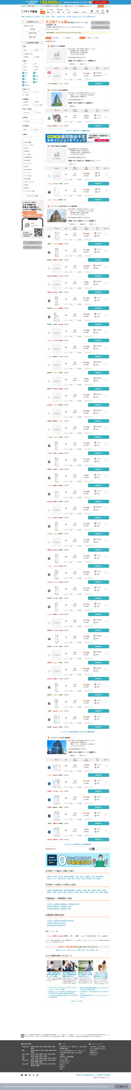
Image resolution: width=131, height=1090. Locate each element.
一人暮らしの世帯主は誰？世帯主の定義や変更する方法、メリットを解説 (54, 974)
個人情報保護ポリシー (90, 1075)
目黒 (73, 878)
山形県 (53, 1046)
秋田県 (49, 1046)
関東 (23, 1050)
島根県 (45, 1060)
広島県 (32, 1060)
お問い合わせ (93, 1050)
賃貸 (61, 1046)
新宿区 (94, 890)
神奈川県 (37, 1050)
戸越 (92, 876)
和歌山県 (54, 1058)
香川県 (32, 1061)
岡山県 (36, 1060)
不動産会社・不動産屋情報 (67, 1056)
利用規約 (100, 1075)
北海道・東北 (25, 1046)
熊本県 (45, 1063)
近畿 (23, 1058)
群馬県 (32, 1052)
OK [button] (122, 1086)
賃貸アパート (75, 1046)
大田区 (65, 892)
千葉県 (46, 1050)
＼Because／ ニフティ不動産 (97, 1046)
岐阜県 (36, 1056)
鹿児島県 (33, 1065)
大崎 (59, 878)
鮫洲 (77, 876)
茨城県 (50, 1050)
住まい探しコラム (64, 1062)
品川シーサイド (52, 878)
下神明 (83, 878)
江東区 (54, 892)
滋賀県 (45, 1058)
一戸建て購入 (63, 1052)
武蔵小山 (50, 876)
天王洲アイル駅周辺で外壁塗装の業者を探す (60, 920)
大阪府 (32, 1058)
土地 (97, 950)
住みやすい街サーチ (65, 1060)
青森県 (36, 1046)
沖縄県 (38, 1065)
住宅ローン (63, 1064)
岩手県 (41, 1046)
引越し (61, 1068)
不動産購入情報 (64, 1048)
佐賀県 (36, 1063)
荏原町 (98, 878)
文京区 (99, 890)
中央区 (85, 890)
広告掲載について (94, 1052)
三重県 (45, 1056)
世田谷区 (70, 892)
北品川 (61, 876)
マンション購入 (64, 1050)
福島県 (32, 1048)
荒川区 (101, 892)
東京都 (32, 1050)
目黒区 (60, 892)
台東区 (104, 890)
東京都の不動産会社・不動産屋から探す (59, 908)
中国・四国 (25, 1060)
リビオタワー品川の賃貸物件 (59, 90)
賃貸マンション (67, 1046)
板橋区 (106, 892)
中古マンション (71, 950)
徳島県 (53, 1060)
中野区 (82, 892)
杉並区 (87, 892)
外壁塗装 (62, 1066)
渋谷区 (76, 892)
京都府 (41, 1058)
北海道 (32, 1046)
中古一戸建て (90, 950)
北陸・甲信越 (25, 1054)
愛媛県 (36, 1061)
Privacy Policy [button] (103, 1086)
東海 (23, 1056)
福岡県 (32, 1063)
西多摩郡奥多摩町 (69, 890)
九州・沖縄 (25, 1063)
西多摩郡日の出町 (57, 890)
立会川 (82, 876)
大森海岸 (87, 876)
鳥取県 (41, 1060)
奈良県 (49, 1058)
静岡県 (41, 1056)
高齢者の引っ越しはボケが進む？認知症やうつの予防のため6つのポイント (85, 974)
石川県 (49, 1054)
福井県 (53, 1054)
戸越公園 (88, 878)
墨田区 (49, 892)
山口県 (49, 1060)
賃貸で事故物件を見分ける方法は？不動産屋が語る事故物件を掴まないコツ (69, 974)
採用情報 (107, 1075)
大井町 (78, 878)
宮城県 (45, 1046)
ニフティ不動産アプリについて (98, 1048)
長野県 (41, 1054)
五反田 (69, 878)
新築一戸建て (81, 950)
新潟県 (32, 1054)
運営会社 (79, 1075)
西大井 (64, 878)
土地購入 (62, 1054)
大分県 (49, 1063)
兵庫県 (36, 1058)
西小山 (56, 876)
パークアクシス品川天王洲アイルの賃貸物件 (63, 206)
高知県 (41, 1061)
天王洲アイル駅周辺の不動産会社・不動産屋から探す (63, 904)
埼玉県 (42, 1050)
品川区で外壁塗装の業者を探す (56, 923)
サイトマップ (93, 1054)
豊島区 (92, 892)
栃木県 (54, 1050)
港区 (89, 890)
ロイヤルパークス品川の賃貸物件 (60, 737)
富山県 (45, 1054)
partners (39, 1086)
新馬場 (66, 876)
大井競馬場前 (99, 876)
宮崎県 (53, 1063)
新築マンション (61, 950)
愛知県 (32, 1056)
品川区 (49, 890)
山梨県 (36, 1054)
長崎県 (41, 1063)
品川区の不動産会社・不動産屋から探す (59, 906)
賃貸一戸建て (83, 1046)
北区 (96, 892)
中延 (94, 878)
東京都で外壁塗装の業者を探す (56, 925)
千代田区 (79, 890)
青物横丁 (72, 876)
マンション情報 (64, 1058)
